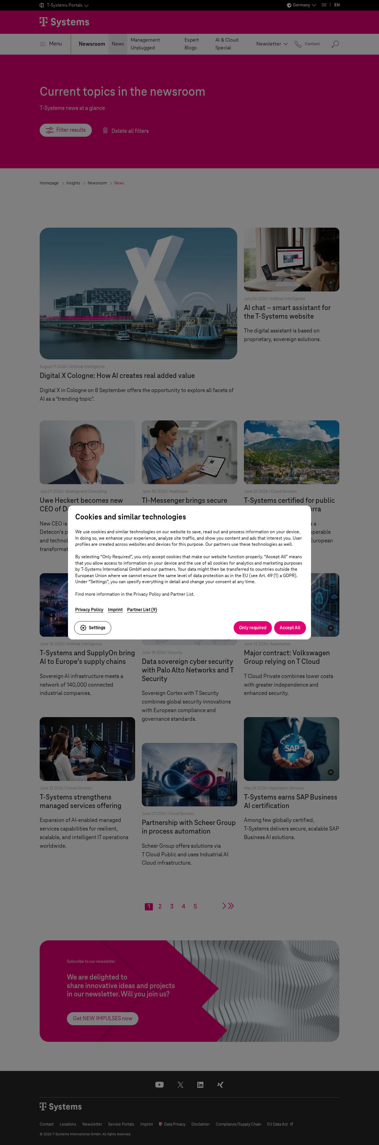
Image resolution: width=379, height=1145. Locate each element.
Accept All (290, 628)
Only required (252, 628)
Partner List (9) (142, 610)
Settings (97, 628)
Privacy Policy (89, 610)
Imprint (115, 610)
